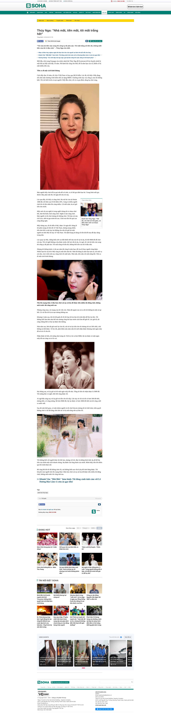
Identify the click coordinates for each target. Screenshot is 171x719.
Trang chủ (42, 687)
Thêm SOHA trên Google (54, 41)
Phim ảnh (69, 20)
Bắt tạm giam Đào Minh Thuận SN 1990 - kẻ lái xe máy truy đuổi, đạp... (82, 659)
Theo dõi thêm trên (114, 637)
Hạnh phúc (40, 12)
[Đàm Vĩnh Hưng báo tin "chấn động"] (47, 539)
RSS (129, 687)
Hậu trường (50, 20)
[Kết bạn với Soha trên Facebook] (94, 512)
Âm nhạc (77, 20)
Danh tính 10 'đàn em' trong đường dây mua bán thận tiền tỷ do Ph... (100, 659)
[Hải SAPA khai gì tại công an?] (61, 588)
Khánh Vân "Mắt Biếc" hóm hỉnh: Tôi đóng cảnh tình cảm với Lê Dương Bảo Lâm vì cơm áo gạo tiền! (69, 55)
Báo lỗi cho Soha (96, 41)
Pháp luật (111, 12)
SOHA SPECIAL (69, 1)
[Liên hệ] (99, 504)
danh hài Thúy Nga (43, 492)
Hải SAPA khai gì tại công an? (60, 596)
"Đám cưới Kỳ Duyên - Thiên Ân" (91, 548)
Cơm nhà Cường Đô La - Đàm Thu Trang (46, 568)
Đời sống (137, 12)
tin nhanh (44, 509)
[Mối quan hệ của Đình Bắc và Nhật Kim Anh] (69, 539)
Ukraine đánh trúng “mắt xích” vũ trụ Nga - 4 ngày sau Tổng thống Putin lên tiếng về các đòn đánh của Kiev (77, 599)
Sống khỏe (119, 12)
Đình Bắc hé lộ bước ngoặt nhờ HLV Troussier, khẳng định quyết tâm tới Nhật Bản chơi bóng (44, 599)
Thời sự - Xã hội (51, 687)
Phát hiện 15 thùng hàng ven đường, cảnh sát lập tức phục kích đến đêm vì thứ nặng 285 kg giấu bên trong (94, 621)
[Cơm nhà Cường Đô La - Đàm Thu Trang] (47, 559)
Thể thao (88, 12)
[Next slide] (129, 654)
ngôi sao (50, 509)
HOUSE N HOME (42, 1)
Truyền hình (59, 20)
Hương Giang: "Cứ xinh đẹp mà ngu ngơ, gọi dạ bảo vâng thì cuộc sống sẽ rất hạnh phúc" (66, 57)
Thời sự (51, 12)
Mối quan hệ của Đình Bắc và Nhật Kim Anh (68, 548)
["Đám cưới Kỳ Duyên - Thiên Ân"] (92, 539)
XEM (99, 528)
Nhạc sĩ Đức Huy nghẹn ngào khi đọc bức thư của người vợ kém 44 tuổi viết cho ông (64, 52)
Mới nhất (32, 12)
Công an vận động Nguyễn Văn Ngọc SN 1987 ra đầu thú (94, 597)
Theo (69, 498)
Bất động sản (67, 12)
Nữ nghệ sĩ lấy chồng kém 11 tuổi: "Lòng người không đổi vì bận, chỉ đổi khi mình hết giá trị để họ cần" (92, 570)
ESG (46, 12)
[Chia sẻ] (40, 41)
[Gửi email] (86, 41)
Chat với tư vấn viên (105, 709)
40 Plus (75, 12)
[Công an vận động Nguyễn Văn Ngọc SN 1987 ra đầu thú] (94, 588)
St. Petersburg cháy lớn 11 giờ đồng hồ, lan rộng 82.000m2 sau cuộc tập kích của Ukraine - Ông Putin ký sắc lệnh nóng (44, 622)
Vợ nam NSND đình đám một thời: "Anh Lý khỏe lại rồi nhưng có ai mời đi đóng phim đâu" (69, 570)
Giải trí (104, 12)
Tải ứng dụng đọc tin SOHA (61, 682)
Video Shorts (44, 637)
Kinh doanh (58, 12)
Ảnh (125, 687)
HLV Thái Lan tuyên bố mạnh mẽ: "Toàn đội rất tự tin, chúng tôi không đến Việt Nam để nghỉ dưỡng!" (78, 621)
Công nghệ (130, 12)
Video (120, 687)
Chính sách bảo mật (100, 705)
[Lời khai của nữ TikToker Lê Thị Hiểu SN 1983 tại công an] (47, 653)
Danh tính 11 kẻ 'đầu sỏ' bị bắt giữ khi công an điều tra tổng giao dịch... (65, 659)
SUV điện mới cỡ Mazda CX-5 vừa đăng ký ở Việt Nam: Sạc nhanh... (117, 659)
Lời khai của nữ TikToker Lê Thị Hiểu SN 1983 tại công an (47, 659)
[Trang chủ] (36, 6)
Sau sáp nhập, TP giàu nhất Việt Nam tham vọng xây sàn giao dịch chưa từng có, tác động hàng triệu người (61, 621)
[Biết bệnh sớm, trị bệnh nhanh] (135, 6)
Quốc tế (81, 12)
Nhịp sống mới (96, 12)
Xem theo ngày (70, 528)
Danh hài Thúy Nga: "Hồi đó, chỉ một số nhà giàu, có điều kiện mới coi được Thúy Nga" (91, 222)
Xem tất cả (128, 637)
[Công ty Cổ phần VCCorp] (62, 693)
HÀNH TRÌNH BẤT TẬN (56, 1)
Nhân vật (41, 20)
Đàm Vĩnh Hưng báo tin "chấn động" (47, 548)
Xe (124, 12)
